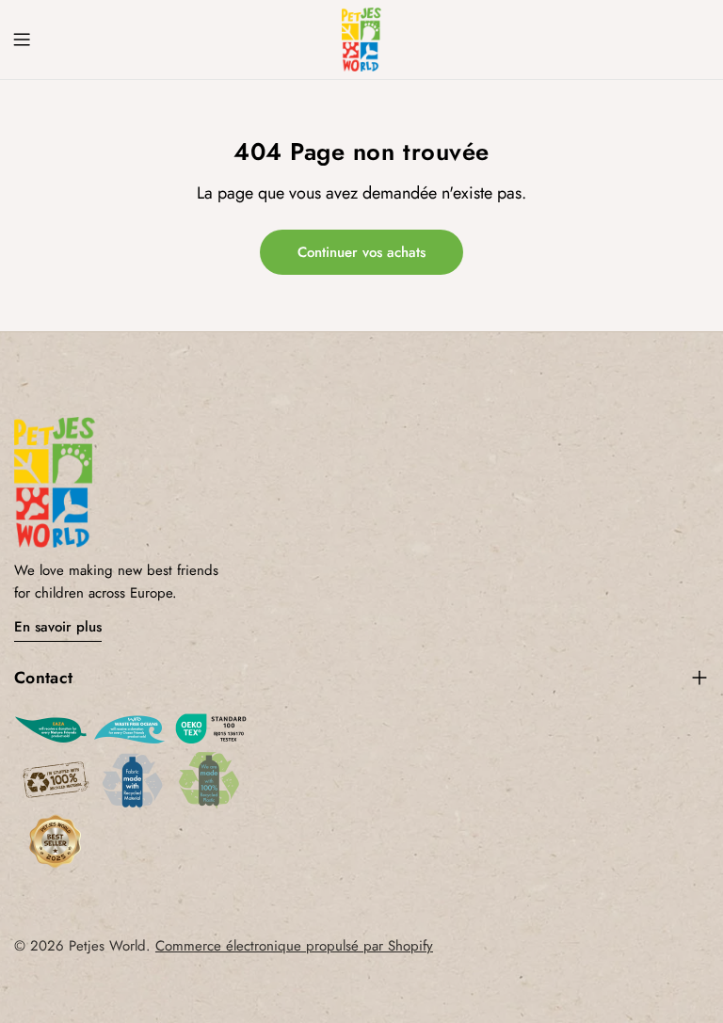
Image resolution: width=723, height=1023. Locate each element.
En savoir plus (58, 626)
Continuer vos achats (361, 252)
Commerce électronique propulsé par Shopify (294, 945)
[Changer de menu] (21, 39)
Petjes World (107, 945)
